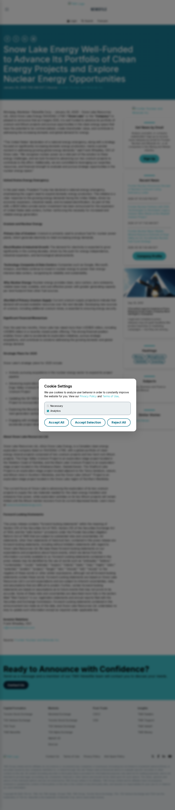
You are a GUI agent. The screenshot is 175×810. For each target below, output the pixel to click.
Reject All (119, 422)
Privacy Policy (88, 396)
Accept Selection (88, 422)
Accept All (56, 422)
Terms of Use (110, 396)
